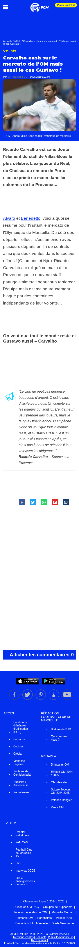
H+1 (18, 863)
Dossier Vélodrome (22, 833)
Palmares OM (24, 917)
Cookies (18, 746)
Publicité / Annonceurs (21, 783)
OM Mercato (59, 782)
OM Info (17, 41)
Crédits (17, 753)
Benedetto (30, 218)
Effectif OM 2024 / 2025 (62, 773)
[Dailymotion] (54, 698)
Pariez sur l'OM (66, 5)
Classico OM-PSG (27, 907)
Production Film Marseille (31, 923)
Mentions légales (23, 937)
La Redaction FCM (17, 76)
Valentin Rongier (61, 800)
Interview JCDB (25, 870)
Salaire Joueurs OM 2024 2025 (61, 791)
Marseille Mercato (63, 912)
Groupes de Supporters (57, 907)
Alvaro (9, 218)
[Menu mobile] (6, 7)
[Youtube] (67, 698)
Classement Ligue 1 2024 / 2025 (43, 901)
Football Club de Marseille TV (24, 853)
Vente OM (57, 807)
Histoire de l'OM (61, 729)
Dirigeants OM (60, 764)
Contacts (19, 739)
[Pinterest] (41, 698)
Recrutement (21, 792)
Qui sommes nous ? (59, 738)
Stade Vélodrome (63, 923)
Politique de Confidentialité (22, 773)
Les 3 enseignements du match (25, 881)
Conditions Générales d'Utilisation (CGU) (20, 727)
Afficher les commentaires (42, 654)
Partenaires (44, 917)
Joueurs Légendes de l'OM (30, 912)
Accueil (7, 41)
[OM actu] (39, 5)
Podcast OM (64, 917)
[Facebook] (14, 698)
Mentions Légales (19, 762)
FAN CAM (22, 842)
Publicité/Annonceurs (61, 937)
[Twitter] (27, 698)
